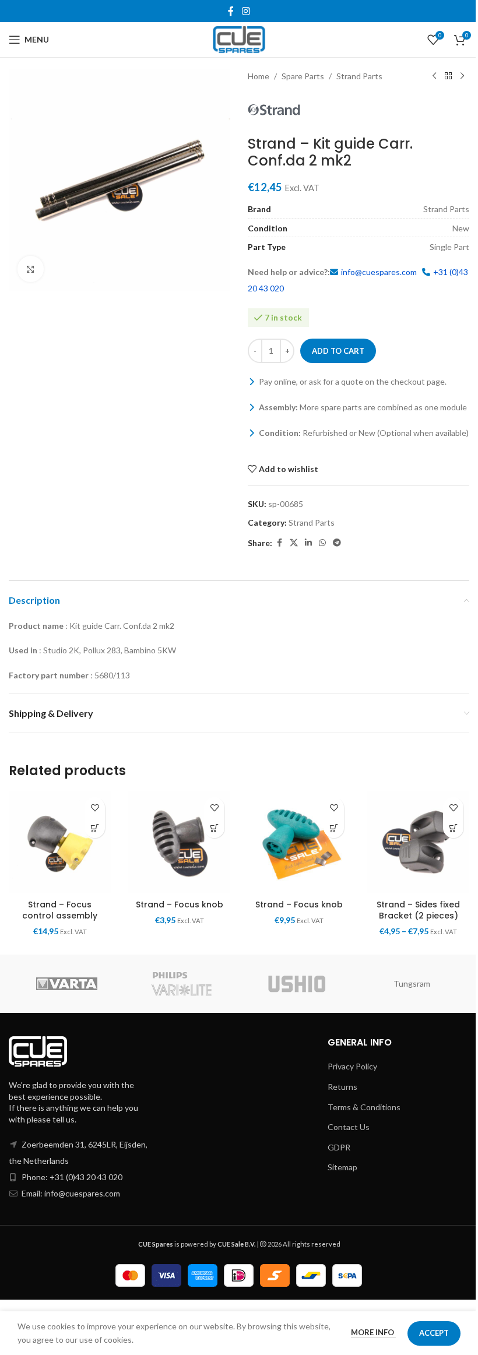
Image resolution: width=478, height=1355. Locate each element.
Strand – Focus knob (179, 904)
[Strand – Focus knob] (179, 842)
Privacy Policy (352, 1066)
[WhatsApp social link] (322, 543)
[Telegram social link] (337, 543)
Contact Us (349, 1127)
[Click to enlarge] (30, 269)
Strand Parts (359, 76)
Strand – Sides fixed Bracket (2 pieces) (418, 910)
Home (258, 76)
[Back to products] (448, 76)
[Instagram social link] (246, 11)
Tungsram (411, 983)
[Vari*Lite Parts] (182, 984)
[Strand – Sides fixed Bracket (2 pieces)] (418, 842)
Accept (434, 1333)
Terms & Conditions (364, 1107)
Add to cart (338, 351)
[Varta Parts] (66, 984)
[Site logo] (239, 39)
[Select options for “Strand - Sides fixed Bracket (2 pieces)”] (453, 828)
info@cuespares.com (379, 272)
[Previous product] (434, 76)
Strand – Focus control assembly (59, 910)
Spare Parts (303, 76)
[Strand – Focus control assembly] (60, 842)
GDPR (339, 1147)
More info (373, 1332)
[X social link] (293, 543)
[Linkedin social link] (308, 543)
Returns (342, 1087)
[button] (95, 828)
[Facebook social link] (231, 11)
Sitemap (342, 1167)
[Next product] (462, 76)
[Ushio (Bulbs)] (296, 984)
